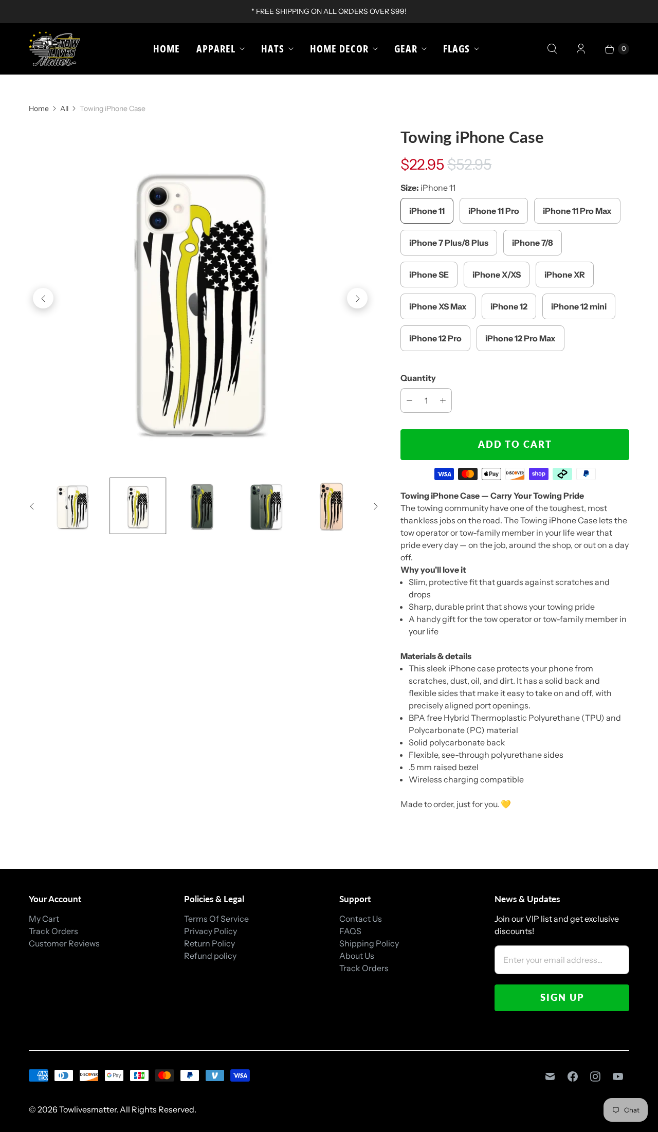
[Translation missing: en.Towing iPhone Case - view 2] (137, 506)
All (64, 108)
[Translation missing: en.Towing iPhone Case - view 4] (267, 506)
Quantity (418, 378)
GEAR (405, 49)
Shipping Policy (369, 943)
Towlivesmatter (87, 1109)
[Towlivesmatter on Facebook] (572, 1076)
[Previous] (43, 298)
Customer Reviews (64, 943)
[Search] (552, 48)
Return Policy (209, 943)
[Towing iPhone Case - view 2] (200, 297)
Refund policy (210, 956)
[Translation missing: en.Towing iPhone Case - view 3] (202, 506)
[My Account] (580, 48)
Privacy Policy (210, 931)
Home (166, 49)
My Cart (44, 919)
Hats (272, 49)
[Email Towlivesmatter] (550, 1076)
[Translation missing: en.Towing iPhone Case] (73, 506)
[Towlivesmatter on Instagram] (595, 1076)
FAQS (350, 931)
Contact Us (360, 919)
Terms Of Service (216, 919)
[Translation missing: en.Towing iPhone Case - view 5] (331, 506)
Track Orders (53, 931)
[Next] (357, 298)
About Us (356, 956)
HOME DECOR (339, 49)
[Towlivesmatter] (54, 48)
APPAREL (215, 49)
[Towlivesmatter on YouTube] (618, 1076)
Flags (456, 49)
